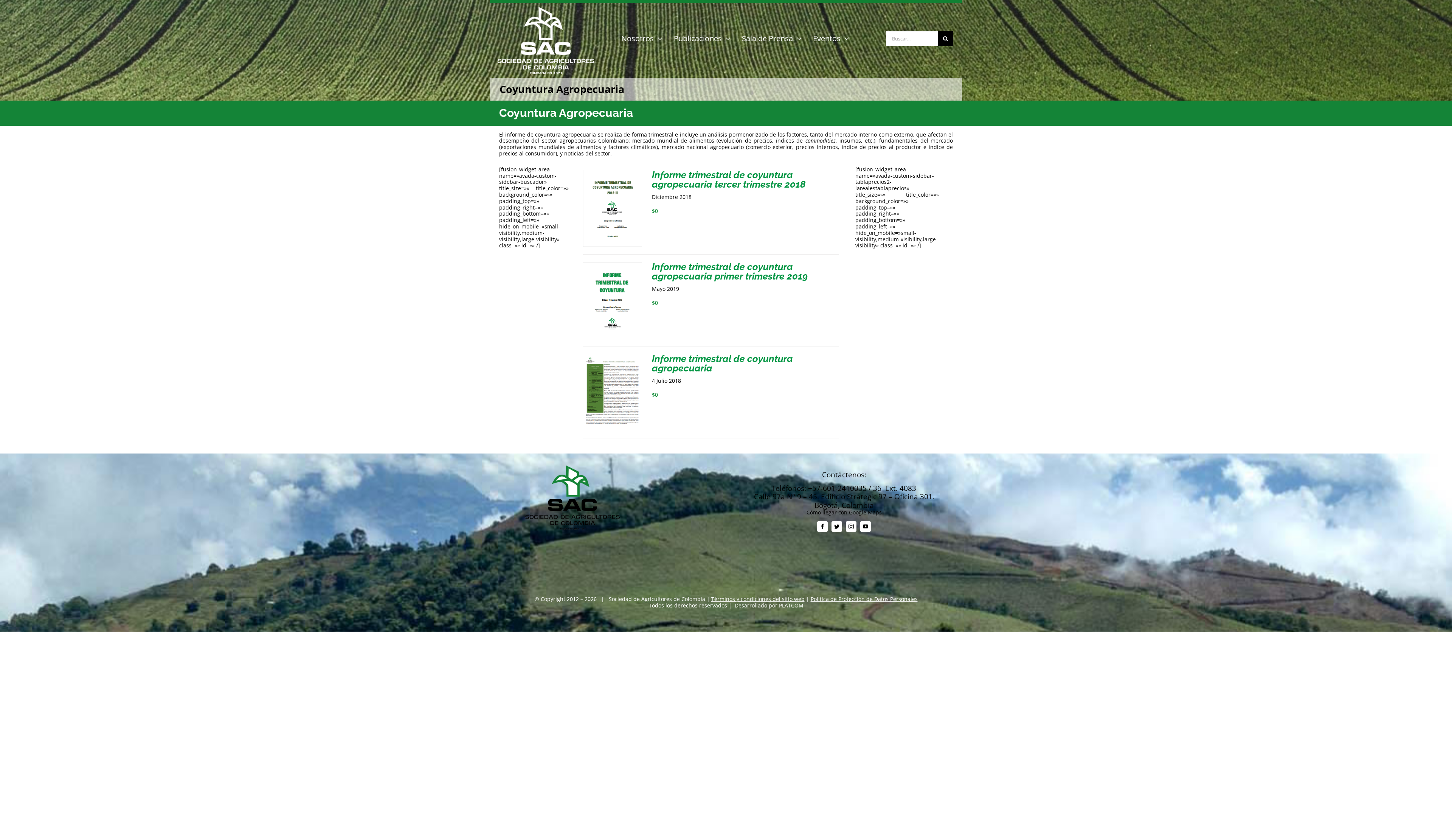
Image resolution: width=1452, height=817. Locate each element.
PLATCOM (791, 605)
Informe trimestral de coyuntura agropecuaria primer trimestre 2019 (730, 271)
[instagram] (851, 526)
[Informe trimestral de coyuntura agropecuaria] (612, 356)
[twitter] (836, 526)
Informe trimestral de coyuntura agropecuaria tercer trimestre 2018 (729, 179)
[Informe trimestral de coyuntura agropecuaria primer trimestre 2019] (612, 265)
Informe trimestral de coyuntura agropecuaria (722, 363)
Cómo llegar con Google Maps (844, 512)
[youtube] (865, 526)
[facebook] (822, 526)
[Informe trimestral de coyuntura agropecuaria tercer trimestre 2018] (612, 173)
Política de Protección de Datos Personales (864, 599)
